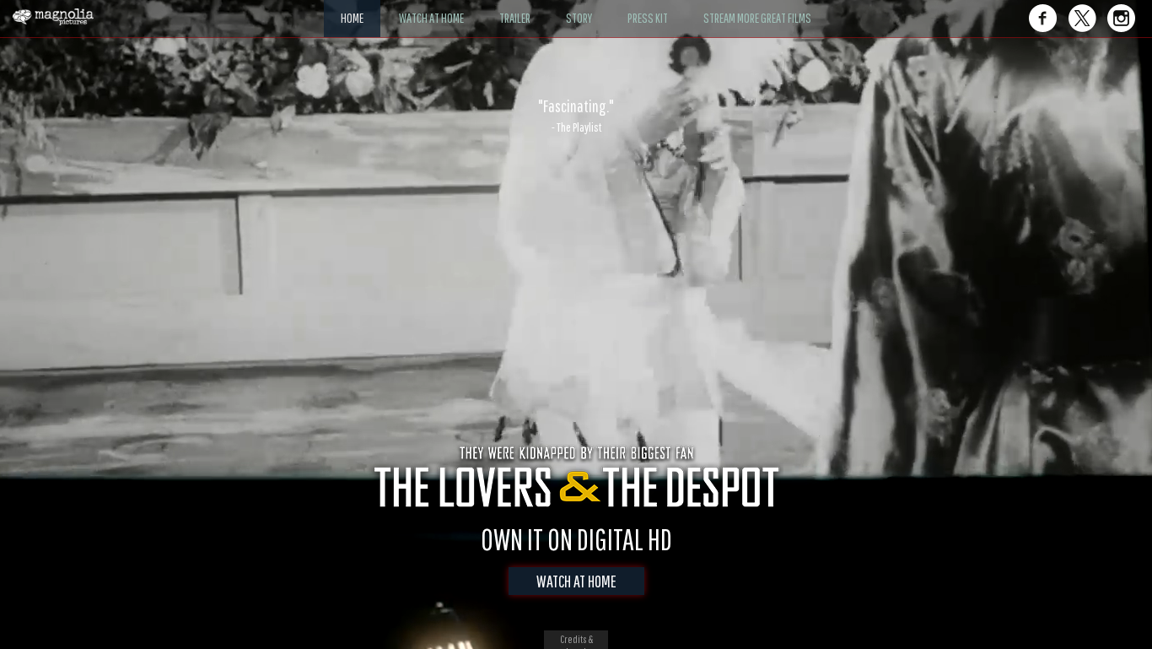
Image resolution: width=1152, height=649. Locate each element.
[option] (576, 115)
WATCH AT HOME (576, 581)
